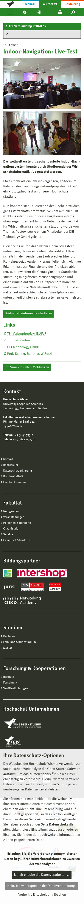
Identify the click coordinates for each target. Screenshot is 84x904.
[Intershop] (42, 573)
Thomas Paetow (18, 340)
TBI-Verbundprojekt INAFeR (27, 26)
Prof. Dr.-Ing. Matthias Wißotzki (30, 354)
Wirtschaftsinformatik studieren (28, 313)
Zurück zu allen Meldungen (28, 367)
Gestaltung (72, 4)
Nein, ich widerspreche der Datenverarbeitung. (41, 886)
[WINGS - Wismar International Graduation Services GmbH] (27, 723)
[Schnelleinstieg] (39, 12)
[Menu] (10, 12)
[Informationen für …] (25, 12)
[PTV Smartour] (32, 587)
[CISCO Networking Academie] (22, 600)
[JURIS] (9, 587)
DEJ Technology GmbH (23, 347)
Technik (30, 4)
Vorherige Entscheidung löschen (42, 895)
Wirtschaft (50, 4)
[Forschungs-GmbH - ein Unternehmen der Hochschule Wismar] (22, 741)
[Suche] (73, 12)
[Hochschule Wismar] (10, 4)
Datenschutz (58, 824)
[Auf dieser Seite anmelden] (60, 12)
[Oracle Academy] (55, 587)
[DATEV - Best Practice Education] (7, 573)
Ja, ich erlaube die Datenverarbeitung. (41, 875)
